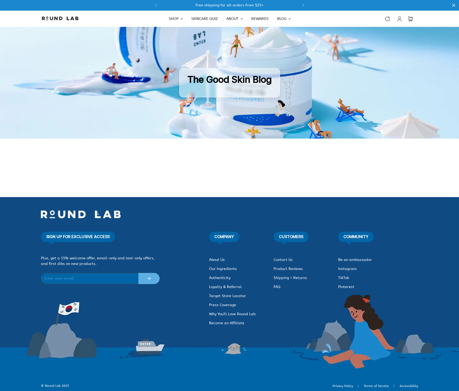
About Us (217, 259)
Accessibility (409, 386)
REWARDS (260, 18)
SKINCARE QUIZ (204, 18)
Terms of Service (376, 386)
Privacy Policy (343, 386)
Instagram (347, 269)
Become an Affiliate (226, 323)
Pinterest (346, 287)
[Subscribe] (149, 278)
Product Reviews (288, 269)
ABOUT (232, 18)
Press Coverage (222, 305)
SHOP (173, 18)
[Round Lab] (60, 19)
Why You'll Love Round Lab (232, 314)
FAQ (277, 287)
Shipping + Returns (290, 278)
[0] (410, 19)
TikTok (343, 278)
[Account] (399, 19)
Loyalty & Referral (225, 287)
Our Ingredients (223, 269)
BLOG (281, 18)
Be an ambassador (355, 259)
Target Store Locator (227, 296)
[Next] (303, 5)
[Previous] (156, 5)
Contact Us (283, 259)
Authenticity (220, 278)
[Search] (387, 19)
